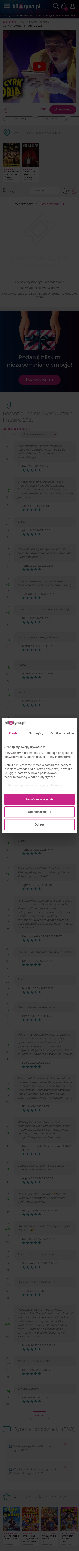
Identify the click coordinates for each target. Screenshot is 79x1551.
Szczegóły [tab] (36, 733)
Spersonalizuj (37, 811)
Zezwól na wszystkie (39, 799)
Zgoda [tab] (13, 733)
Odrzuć (39, 824)
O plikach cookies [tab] (62, 733)
